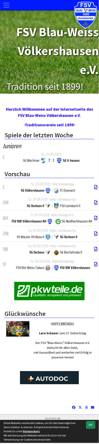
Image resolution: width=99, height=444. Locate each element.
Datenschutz (31, 431)
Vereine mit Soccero (49, 397)
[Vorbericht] (95, 187)
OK (90, 425)
